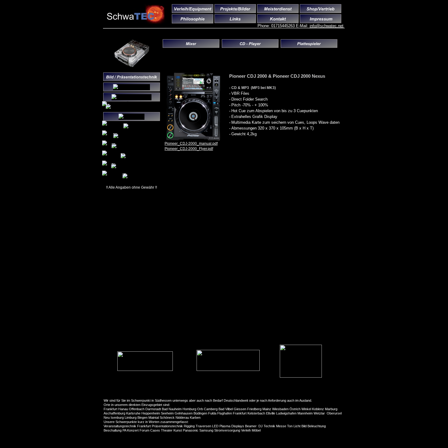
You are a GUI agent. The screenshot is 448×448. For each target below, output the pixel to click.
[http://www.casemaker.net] (145, 369)
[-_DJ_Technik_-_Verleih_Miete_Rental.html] (131, 65)
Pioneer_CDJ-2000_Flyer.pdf (189, 149)
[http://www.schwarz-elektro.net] (301, 376)
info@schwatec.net (326, 25)
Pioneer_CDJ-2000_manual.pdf (191, 143)
